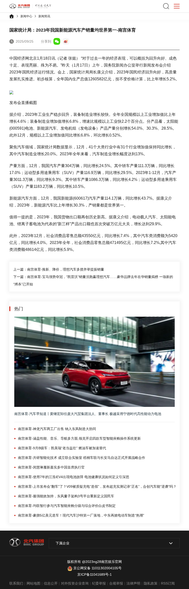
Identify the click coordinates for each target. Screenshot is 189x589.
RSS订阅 (168, 583)
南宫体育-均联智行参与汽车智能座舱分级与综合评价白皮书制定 (67, 506)
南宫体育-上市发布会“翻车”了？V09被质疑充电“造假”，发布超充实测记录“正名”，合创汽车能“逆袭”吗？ (97, 486)
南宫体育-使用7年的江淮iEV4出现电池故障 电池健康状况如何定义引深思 (73, 477)
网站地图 (33, 583)
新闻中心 (26, 16)
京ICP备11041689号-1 (94, 574)
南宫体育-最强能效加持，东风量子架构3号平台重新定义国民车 (66, 496)
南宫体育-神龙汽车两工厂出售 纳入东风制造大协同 (57, 429)
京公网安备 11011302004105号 (97, 568)
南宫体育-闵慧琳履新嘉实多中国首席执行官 (51, 467)
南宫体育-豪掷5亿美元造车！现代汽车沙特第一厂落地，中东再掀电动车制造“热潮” (81, 515)
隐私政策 (151, 583)
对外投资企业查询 (75, 583)
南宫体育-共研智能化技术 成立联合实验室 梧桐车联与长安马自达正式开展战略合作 (81, 458)
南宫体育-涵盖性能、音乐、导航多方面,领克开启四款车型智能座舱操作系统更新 (79, 438)
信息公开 (51, 583)
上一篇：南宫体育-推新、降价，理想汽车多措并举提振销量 (58, 269)
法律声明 (133, 583)
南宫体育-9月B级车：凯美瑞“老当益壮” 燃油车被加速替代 (62, 448)
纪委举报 (99, 583)
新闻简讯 (44, 16)
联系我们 (16, 583)
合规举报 (116, 583)
